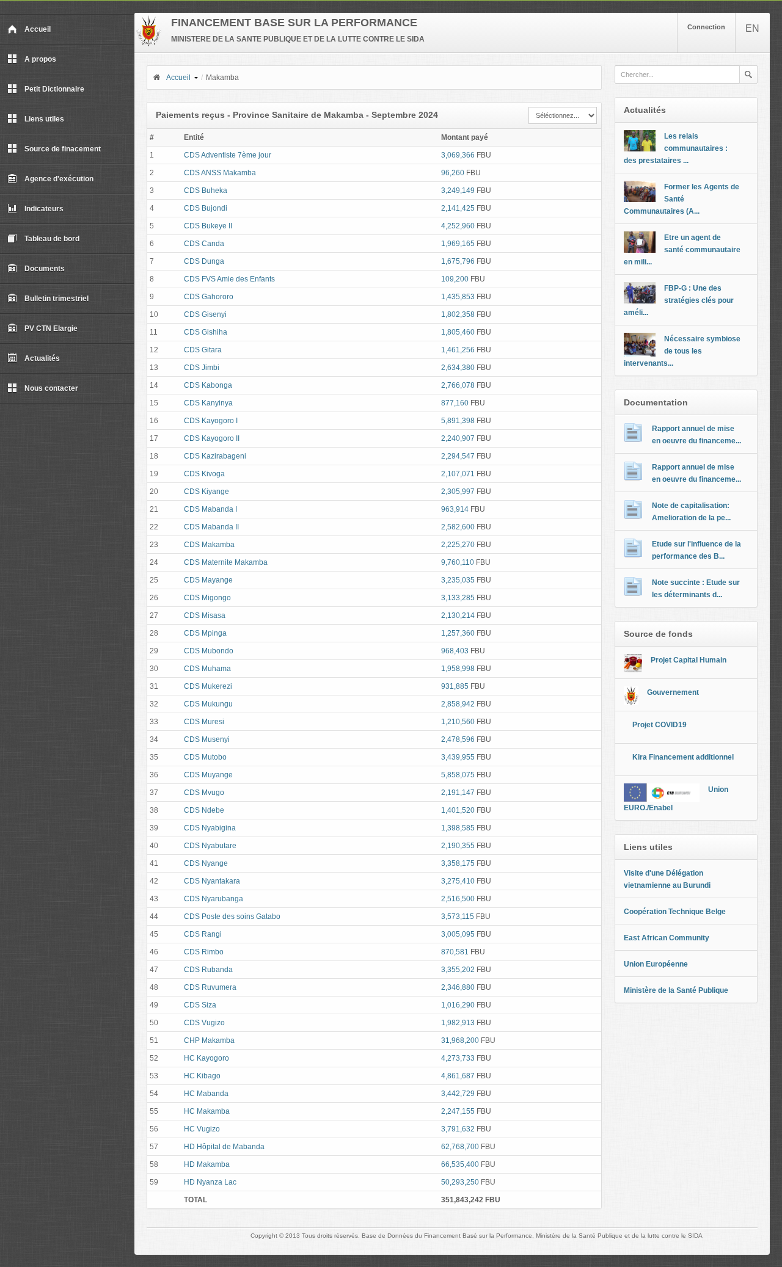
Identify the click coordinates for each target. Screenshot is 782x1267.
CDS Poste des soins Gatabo (232, 916)
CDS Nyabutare (210, 845)
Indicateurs (44, 209)
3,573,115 (457, 916)
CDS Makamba (209, 544)
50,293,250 (460, 1182)
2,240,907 (458, 438)
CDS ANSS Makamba (220, 173)
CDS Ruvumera (210, 987)
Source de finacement (62, 149)
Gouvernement (673, 692)
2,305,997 (458, 491)
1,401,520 (458, 810)
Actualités (42, 358)
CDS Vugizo (204, 1022)
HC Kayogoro (206, 1058)
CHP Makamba (209, 1040)
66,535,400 (460, 1164)
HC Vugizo (202, 1129)
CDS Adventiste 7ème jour (227, 155)
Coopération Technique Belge (675, 911)
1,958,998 (458, 668)
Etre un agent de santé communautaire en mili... (682, 249)
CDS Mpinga (205, 633)
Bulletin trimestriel (56, 298)
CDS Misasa (204, 615)
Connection (706, 27)
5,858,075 (458, 775)
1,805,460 (458, 332)
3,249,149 (458, 190)
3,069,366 (458, 155)
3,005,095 (458, 934)
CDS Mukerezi (208, 686)
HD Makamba (207, 1164)
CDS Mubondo (208, 651)
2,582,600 (458, 527)
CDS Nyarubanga (213, 899)
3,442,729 (458, 1093)
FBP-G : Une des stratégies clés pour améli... (679, 300)
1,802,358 (458, 314)
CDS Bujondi (205, 208)
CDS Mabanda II (211, 527)
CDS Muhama (207, 668)
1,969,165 (458, 243)
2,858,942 (458, 704)
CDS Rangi (203, 934)
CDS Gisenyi (205, 314)
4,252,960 (458, 226)
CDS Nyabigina (210, 828)
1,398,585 (458, 828)
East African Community (666, 938)
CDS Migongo (207, 598)
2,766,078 (458, 385)
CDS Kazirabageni (215, 456)
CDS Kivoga (204, 474)
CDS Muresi (204, 721)
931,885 (455, 686)
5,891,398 (458, 420)
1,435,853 (458, 296)
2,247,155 (458, 1111)
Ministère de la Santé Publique (676, 990)
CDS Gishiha (205, 332)
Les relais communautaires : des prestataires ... (676, 148)
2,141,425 (458, 208)
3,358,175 (458, 863)
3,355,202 (458, 969)
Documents (44, 268)
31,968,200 (460, 1040)
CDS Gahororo (208, 296)
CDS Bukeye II (208, 226)
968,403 (455, 651)
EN (752, 28)
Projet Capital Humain (688, 660)
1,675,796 (458, 261)
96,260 (452, 173)
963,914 (455, 509)
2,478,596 (458, 739)
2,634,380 (458, 367)
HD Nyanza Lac (210, 1182)
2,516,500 (458, 899)
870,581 (455, 952)
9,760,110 (457, 562)
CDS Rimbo (204, 952)
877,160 (455, 403)
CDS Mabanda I (210, 509)
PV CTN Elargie (51, 328)
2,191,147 (458, 792)
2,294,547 (458, 456)
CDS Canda (204, 243)
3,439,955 (458, 757)
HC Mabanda (206, 1093)
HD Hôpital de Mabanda (224, 1146)
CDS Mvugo (204, 792)
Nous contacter (51, 388)
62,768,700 (460, 1146)
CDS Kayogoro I (211, 420)
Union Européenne (656, 964)
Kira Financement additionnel (683, 757)
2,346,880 (458, 987)
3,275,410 (458, 881)
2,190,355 (458, 845)
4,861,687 (458, 1076)
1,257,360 (458, 633)
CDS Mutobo (205, 757)
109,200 (455, 279)
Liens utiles (44, 119)
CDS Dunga (204, 261)
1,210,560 (458, 721)
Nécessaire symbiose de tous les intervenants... (682, 351)
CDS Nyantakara (212, 881)
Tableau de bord (51, 238)
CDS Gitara (203, 350)
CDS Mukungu (208, 704)
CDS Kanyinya (208, 403)
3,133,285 (458, 598)
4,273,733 (458, 1058)
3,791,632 (458, 1129)
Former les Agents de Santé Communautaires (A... (681, 199)
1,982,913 (458, 1022)
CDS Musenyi (207, 739)
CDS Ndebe (204, 810)
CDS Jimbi (201, 367)
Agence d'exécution (58, 179)
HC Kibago (202, 1076)
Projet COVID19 (659, 725)
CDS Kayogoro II (211, 438)
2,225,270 (458, 544)
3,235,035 (458, 580)
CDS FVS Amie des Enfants (229, 279)
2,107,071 (458, 474)
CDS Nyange (206, 863)
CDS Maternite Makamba (226, 562)
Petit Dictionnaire (54, 89)
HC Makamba (207, 1111)
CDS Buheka (205, 190)
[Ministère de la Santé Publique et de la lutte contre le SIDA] (148, 44)
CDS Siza (200, 1005)
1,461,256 (458, 350)
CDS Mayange (208, 580)
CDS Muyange (208, 775)
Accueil (37, 29)
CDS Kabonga (208, 385)
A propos (40, 59)
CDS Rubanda (208, 969)
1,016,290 (458, 1005)
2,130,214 (458, 615)
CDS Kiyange (206, 491)
